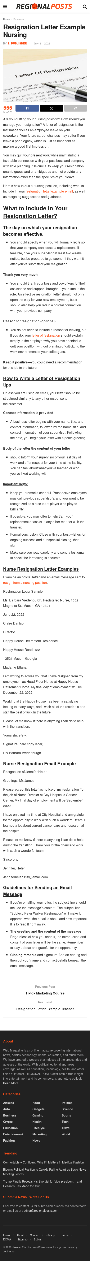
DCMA (7, 1239)
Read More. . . (13, 1083)
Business (18, 19)
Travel (66, 1128)
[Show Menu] (5, 6)
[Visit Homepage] (45, 6)
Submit (38, 1239)
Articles (8, 1103)
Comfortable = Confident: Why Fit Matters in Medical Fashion (43, 1162)
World (66, 1134)
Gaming (38, 1115)
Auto (6, 1109)
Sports (66, 1115)
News (36, 1140)
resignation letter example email (49, 191)
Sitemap (22, 1239)
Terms (65, 1235)
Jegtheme (8, 1251)
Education (10, 1128)
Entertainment (13, 1134)
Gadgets (38, 1109)
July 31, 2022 (42, 43)
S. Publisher (17, 43)
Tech (65, 1121)
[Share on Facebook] (27, 108)
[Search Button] (85, 6)
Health (37, 1121)
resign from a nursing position (25, 582)
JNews (16, 1247)
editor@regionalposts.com (41, 1210)
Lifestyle (38, 1128)
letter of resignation (46, 335)
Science (67, 1109)
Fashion (9, 1140)
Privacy (50, 1235)
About (20, 1235)
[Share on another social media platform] (75, 108)
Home (6, 19)
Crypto (8, 1121)
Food (36, 1103)
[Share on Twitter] (51, 108)
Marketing (39, 1134)
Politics (67, 1103)
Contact (34, 1235)
